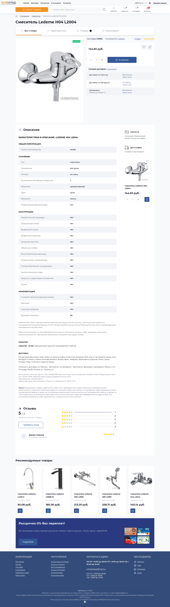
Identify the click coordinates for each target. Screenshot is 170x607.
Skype (139, 573)
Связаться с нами (22, 573)
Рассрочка (45, 3)
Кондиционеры (57, 573)
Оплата (26, 3)
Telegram (140, 562)
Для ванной (24, 16)
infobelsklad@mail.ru (96, 569)
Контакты (67, 3)
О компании (56, 3)
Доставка (35, 3)
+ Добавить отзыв (31, 425)
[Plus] (101, 60)
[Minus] (91, 60)
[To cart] (146, 199)
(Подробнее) (111, 69)
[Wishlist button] (143, 47)
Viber (139, 565)
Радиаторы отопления (60, 562)
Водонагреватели (58, 567)
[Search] (104, 9)
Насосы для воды (58, 564)
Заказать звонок (160, 3)
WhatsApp (141, 569)
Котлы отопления (58, 570)
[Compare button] (149, 47)
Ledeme (121, 39)
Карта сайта (20, 575)
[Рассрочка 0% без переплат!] (137, 536)
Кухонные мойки (57, 575)
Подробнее (28, 542)
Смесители (36, 16)
